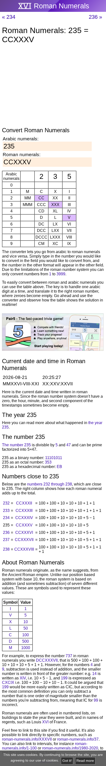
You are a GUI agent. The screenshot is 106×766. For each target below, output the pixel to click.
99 (96, 700)
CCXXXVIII (24, 549)
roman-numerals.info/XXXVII (27, 739)
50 (25, 628)
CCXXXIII (24, 510)
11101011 (53, 458)
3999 (60, 274)
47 (68, 445)
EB (59, 467)
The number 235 (16, 445)
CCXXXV (24, 525)
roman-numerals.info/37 (78, 739)
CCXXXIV (24, 518)
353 (48, 462)
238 (6, 549)
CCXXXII (24, 503)
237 (6, 540)
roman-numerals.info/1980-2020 (70, 748)
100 (25, 635)
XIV (23, 678)
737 (69, 656)
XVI (45, 722)
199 (64, 678)
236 (6, 532)
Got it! (67, 761)
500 (25, 641)
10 (25, 622)
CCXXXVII (24, 540)
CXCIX (8, 682)
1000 (25, 648)
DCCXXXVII (47, 660)
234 (6, 518)
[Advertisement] (53, 86)
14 (94, 674)
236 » (95, 17)
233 (6, 510)
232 (6, 503)
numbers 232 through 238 (49, 484)
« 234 (8, 17)
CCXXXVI (24, 532)
